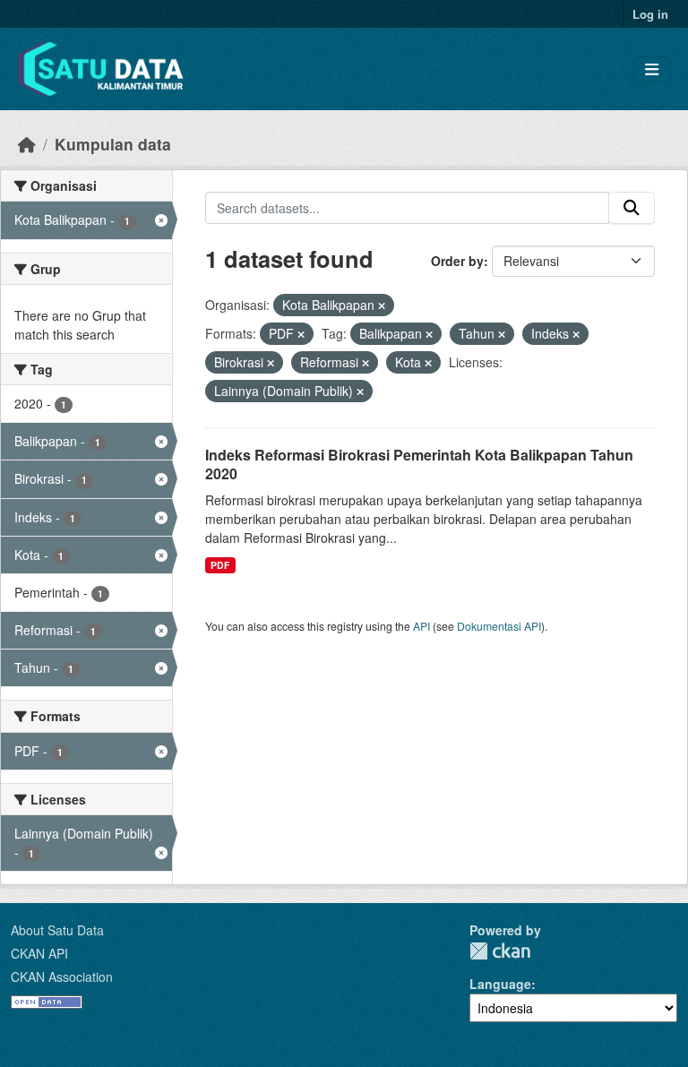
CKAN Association (62, 976)
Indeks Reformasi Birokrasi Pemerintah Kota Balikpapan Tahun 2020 (419, 464)
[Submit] (631, 208)
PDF (220, 565)
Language (500, 984)
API (421, 625)
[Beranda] (27, 144)
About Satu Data (57, 930)
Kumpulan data (113, 144)
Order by (457, 261)
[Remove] (381, 305)
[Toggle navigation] (651, 69)
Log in (650, 13)
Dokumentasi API (499, 625)
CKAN (499, 951)
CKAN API (39, 953)
